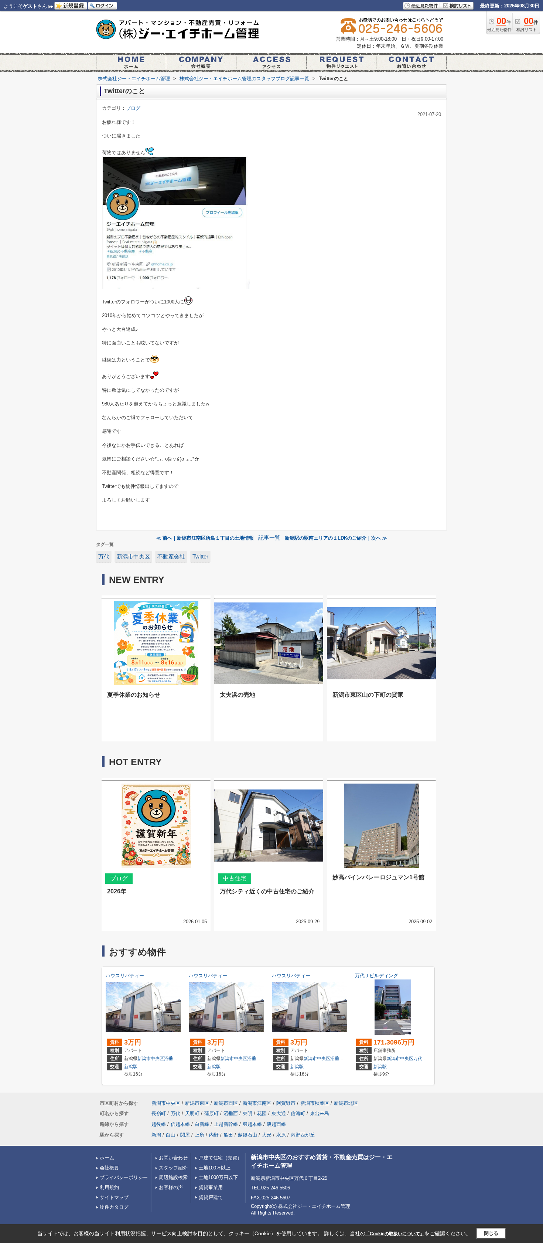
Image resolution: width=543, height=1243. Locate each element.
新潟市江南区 (257, 1103)
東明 (247, 1113)
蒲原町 (211, 1113)
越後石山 (247, 1135)
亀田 (228, 1135)
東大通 (279, 1113)
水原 (281, 1135)
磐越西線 (276, 1124)
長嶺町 (158, 1113)
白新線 (202, 1124)
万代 (103, 557)
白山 (170, 1135)
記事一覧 (269, 538)
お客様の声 (171, 1187)
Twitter (200, 557)
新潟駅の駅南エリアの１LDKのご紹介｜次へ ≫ (336, 538)
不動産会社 (171, 557)
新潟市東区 (197, 1103)
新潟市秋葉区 (314, 1103)
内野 (214, 1135)
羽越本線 (252, 1124)
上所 (199, 1135)
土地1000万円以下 (218, 1177)
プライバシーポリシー (124, 1177)
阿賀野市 (286, 1103)
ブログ (133, 108)
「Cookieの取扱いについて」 (394, 1233)
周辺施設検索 (173, 1177)
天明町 (192, 1113)
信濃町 (298, 1113)
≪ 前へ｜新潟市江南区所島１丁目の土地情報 (205, 538)
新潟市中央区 (133, 557)
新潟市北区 (346, 1103)
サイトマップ (114, 1197)
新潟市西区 (226, 1103)
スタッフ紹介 (173, 1168)
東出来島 (319, 1113)
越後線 (158, 1124)
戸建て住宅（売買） (220, 1158)
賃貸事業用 (211, 1187)
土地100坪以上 (214, 1168)
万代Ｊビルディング (376, 975)
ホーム (107, 1158)
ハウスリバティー (125, 975)
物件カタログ (114, 1207)
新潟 (156, 1135)
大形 (267, 1135)
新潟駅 (130, 1066)
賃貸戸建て (211, 1197)
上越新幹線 (226, 1124)
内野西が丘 (303, 1135)
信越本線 (180, 1124)
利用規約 (109, 1187)
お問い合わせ (173, 1158)
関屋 (185, 1135)
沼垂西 (170, 1058)
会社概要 (109, 1168)
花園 (262, 1113)
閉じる (491, 1233)
